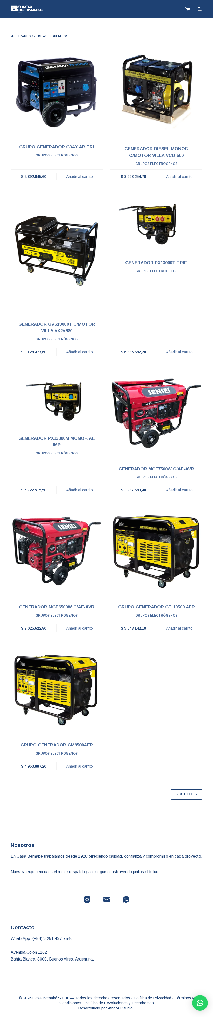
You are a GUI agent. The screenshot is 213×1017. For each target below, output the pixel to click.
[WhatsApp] (126, 899)
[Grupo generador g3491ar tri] (57, 91)
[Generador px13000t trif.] (156, 222)
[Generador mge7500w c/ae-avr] (156, 413)
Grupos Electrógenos (57, 155)
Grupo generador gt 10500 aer (156, 607)
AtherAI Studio (121, 1008)
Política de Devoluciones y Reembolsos (119, 1003)
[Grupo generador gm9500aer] (57, 689)
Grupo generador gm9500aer (57, 745)
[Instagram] (87, 899)
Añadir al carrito (79, 176)
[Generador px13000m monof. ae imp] (57, 398)
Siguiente (184, 794)
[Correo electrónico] (106, 899)
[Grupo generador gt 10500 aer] (156, 551)
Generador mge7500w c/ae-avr (156, 469)
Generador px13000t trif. (156, 262)
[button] (200, 1003)
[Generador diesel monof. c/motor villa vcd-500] (156, 92)
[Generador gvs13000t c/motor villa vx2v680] (57, 253)
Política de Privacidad (152, 998)
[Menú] (200, 9)
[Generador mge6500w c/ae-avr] (57, 551)
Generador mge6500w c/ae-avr (56, 607)
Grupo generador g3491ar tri (56, 147)
